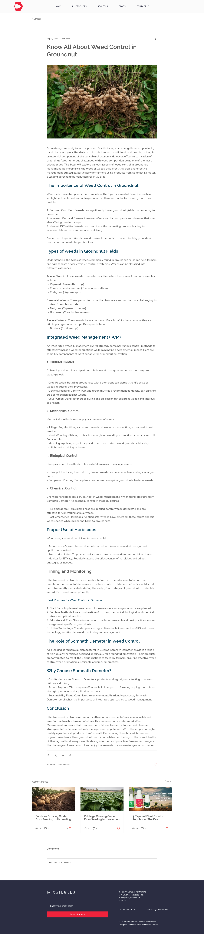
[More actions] (155, 38)
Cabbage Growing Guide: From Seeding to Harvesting (101, 818)
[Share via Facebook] (48, 755)
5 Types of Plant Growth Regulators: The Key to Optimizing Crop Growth (148, 818)
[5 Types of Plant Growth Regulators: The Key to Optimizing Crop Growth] (150, 799)
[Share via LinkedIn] (62, 755)
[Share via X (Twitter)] (55, 755)
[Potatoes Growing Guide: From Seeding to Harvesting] (53, 799)
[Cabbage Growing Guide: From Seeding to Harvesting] (102, 799)
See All (168, 781)
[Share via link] (70, 755)
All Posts (36, 18)
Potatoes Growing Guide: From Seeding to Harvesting (53, 818)
